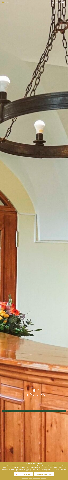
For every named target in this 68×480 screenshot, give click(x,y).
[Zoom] (34, 240)
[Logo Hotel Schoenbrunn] (34, 392)
